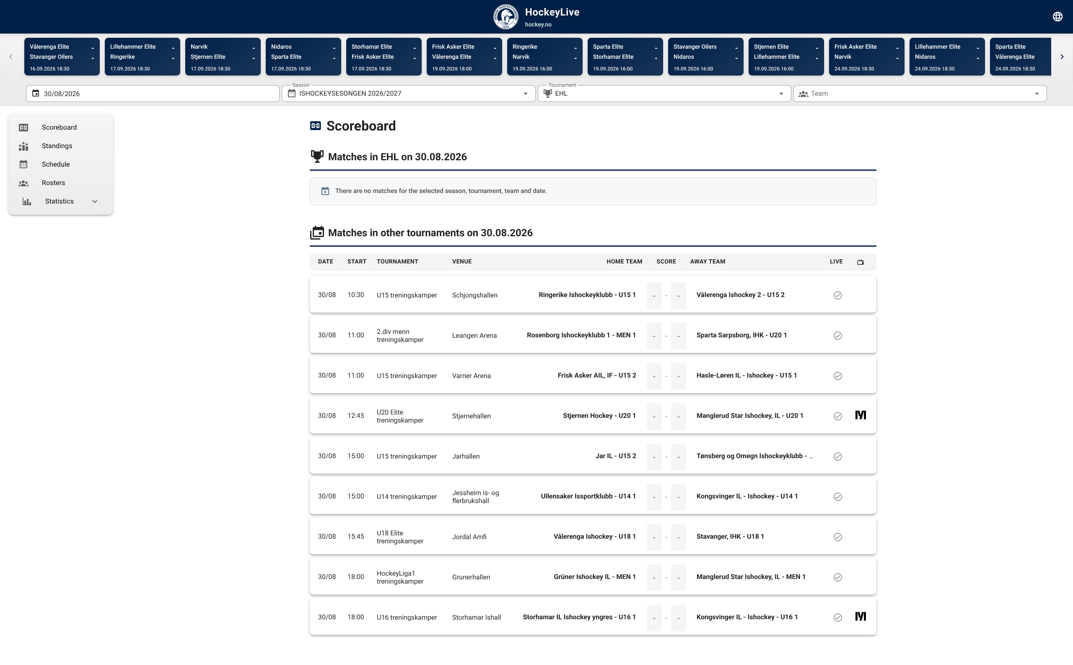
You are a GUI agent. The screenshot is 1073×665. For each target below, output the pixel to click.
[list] (60, 164)
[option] (61, 127)
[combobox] (408, 93)
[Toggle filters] (1058, 17)
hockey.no (538, 24)
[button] (768, 94)
